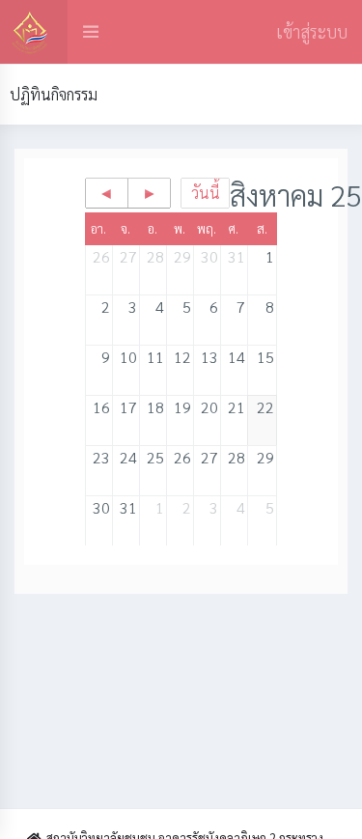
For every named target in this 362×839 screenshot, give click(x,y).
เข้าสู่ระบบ (312, 31)
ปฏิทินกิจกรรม (53, 94)
